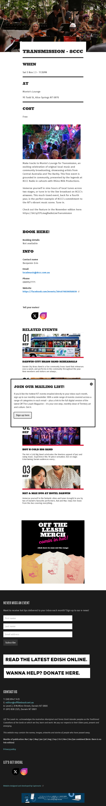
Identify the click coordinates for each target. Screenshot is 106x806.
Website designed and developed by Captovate (22, 785)
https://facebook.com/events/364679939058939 (50, 291)
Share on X (34, 316)
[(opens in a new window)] (53, 551)
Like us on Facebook (6, 771)
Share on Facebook (26, 316)
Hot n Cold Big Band (37, 449)
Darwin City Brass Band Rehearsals (49, 361)
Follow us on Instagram (24, 771)
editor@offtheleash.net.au (20, 702)
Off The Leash (28, 5)
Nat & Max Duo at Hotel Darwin (46, 493)
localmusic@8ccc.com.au (36, 272)
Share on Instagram (43, 316)
